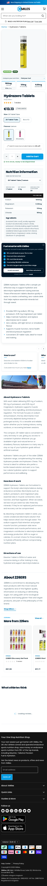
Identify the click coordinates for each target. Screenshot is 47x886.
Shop (8, 99)
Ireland (9, 842)
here (29, 368)
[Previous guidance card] (39, 349)
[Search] (43, 16)
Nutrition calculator (33, 270)
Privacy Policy (18, 863)
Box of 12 (26, 120)
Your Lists (38, 21)
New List (30, 21)
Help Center (6, 863)
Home (4, 27)
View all (39, 618)
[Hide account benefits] (43, 245)
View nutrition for (13, 176)
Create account (13, 270)
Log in (31, 274)
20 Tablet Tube (12, 120)
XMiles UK (5, 878)
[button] (8, 85)
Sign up (7, 777)
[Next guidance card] (43, 349)
